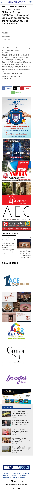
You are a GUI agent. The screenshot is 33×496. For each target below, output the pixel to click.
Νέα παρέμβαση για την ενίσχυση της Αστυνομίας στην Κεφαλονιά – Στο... (21, 440)
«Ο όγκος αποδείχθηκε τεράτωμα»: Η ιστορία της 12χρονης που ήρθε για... (20, 413)
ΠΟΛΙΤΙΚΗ (5, 33)
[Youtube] (19, 489)
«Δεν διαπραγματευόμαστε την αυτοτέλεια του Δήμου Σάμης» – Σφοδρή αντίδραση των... (21, 422)
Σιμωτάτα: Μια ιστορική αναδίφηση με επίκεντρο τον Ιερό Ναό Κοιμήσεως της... (20, 431)
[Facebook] (13, 489)
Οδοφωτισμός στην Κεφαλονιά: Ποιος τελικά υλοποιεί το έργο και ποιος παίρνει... (21, 448)
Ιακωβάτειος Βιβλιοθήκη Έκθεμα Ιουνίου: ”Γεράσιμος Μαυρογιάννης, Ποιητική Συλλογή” (25, 253)
